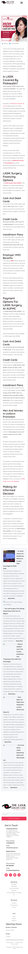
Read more (11, 598)
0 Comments (15, 43)
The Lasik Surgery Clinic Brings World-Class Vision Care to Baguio (13, 611)
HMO (12, 260)
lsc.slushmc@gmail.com (12, 870)
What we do (14, 882)
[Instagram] (10, 875)
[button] (21, 2)
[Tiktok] (19, 875)
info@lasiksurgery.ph (12, 847)
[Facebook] (6, 875)
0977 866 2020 (10, 865)
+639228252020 (10, 843)
